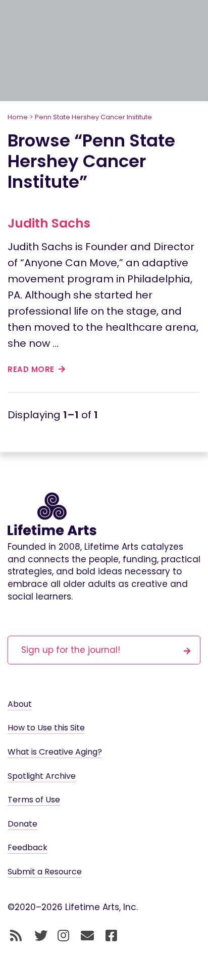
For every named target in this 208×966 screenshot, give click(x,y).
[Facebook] (111, 935)
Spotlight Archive (42, 776)
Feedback (27, 847)
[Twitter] (40, 935)
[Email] (87, 935)
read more (32, 369)
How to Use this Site (46, 727)
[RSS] (16, 935)
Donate (22, 824)
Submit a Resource (45, 871)
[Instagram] (63, 935)
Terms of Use (34, 799)
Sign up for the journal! (70, 650)
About (20, 704)
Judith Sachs (49, 223)
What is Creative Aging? (55, 752)
